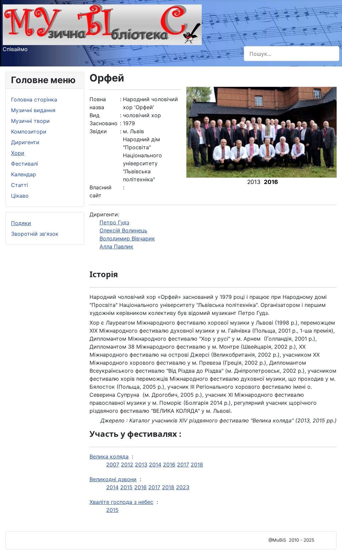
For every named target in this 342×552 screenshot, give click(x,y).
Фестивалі (24, 163)
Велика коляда (109, 456)
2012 (127, 464)
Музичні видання (33, 110)
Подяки (21, 223)
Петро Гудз (114, 222)
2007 (112, 464)
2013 (141, 464)
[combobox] (291, 53)
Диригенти (25, 142)
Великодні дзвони (113, 479)
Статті (19, 185)
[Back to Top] (330, 540)
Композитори (28, 131)
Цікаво (20, 195)
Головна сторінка (34, 99)
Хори (17, 153)
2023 (182, 487)
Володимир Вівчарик (127, 238)
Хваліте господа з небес (121, 502)
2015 (126, 487)
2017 (183, 464)
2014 (155, 464)
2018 (197, 464)
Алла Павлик (116, 246)
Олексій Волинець (123, 230)
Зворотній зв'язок (34, 233)
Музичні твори (30, 121)
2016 (169, 464)
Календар (23, 174)
